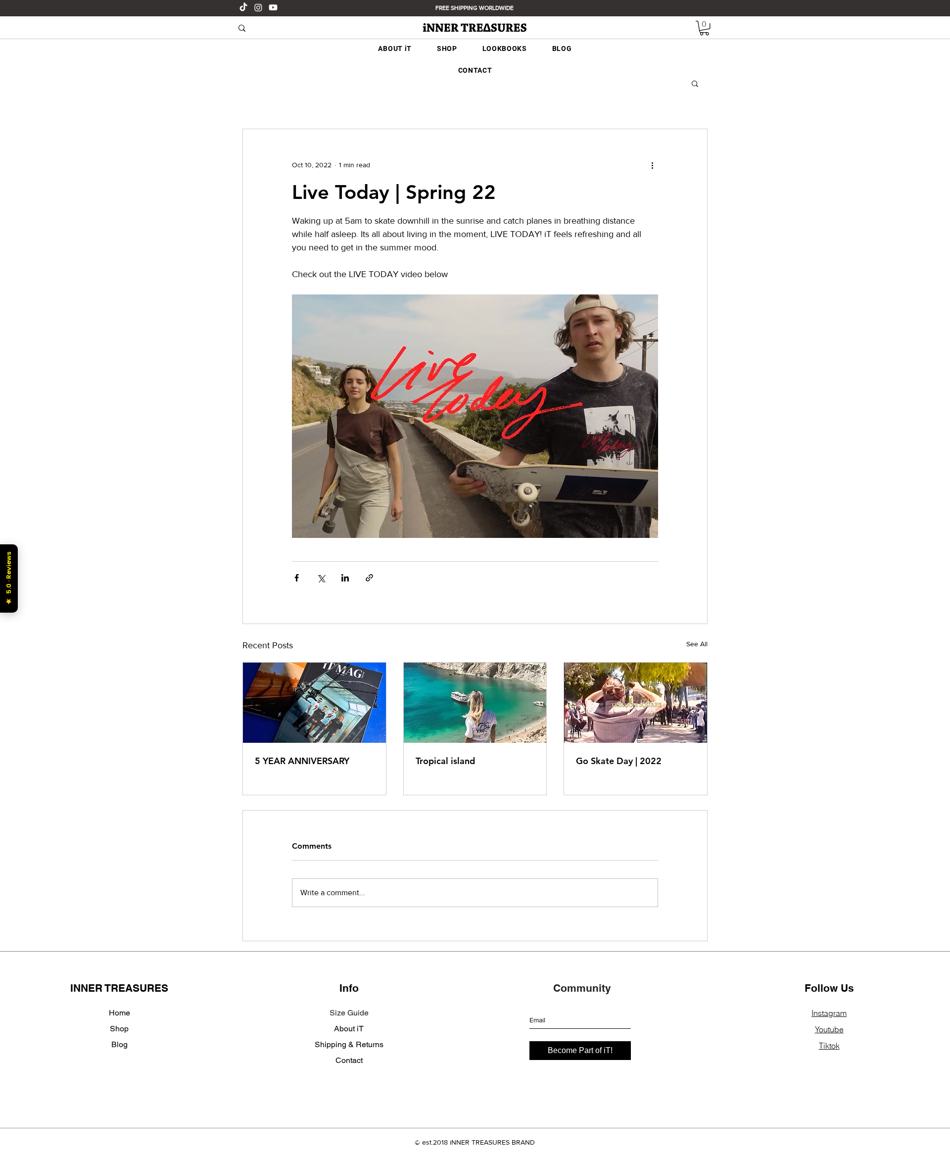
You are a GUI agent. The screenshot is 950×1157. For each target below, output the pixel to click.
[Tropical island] (475, 703)
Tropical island (445, 761)
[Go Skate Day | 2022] (635, 703)
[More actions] (652, 165)
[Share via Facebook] (296, 577)
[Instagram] (258, 7)
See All (697, 644)
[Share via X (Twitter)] (321, 577)
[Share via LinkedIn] (345, 577)
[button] (704, 28)
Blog (119, 1044)
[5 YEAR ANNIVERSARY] (314, 703)
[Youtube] (273, 7)
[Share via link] (369, 577)
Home (119, 1012)
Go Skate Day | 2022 (619, 761)
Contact (349, 1060)
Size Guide (349, 1012)
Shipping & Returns (349, 1044)
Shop (119, 1028)
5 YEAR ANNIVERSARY (302, 761)
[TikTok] (243, 7)
